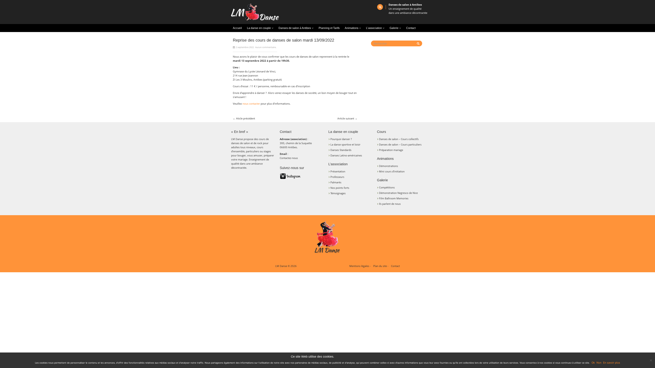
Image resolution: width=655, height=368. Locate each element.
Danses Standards (340, 150)
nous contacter (251, 103)
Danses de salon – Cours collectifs (399, 139)
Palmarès (335, 182)
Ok (593, 362)
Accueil (237, 28)
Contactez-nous (289, 158)
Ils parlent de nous (390, 203)
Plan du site (380, 266)
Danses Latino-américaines (346, 155)
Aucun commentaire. (265, 47)
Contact (411, 28)
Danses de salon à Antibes (295, 28)
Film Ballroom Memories (393, 198)
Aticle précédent (244, 118)
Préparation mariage (391, 150)
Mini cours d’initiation (392, 171)
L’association (374, 28)
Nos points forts (339, 187)
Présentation (337, 171)
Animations (351, 28)
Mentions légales (359, 266)
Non (598, 362)
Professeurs (337, 177)
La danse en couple (259, 28)
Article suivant (347, 118)
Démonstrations (388, 166)
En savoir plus (611, 362)
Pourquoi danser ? (341, 139)
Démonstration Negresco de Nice (398, 193)
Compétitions (387, 187)
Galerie (394, 28)
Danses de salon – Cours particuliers (400, 144)
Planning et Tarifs (329, 28)
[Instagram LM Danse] (302, 177)
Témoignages (338, 193)
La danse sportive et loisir (345, 144)
